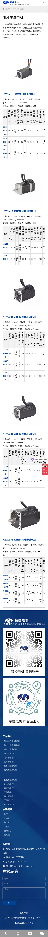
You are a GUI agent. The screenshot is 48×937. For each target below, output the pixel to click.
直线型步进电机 (10, 780)
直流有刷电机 (9, 805)
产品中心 (7, 818)
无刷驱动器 (8, 800)
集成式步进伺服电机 (12, 745)
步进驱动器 (8, 796)
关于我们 (7, 822)
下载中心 (7, 827)
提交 (9, 903)
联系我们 (7, 835)
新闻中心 (7, 831)
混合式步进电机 (10, 749)
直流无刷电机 (9, 784)
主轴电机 (7, 792)
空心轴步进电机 (10, 766)
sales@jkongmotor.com (24, 866)
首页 (6, 814)
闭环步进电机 (9, 758)
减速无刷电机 (9, 788)
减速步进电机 (9, 754)
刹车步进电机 (9, 762)
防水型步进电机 (10, 770)
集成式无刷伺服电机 (12, 741)
